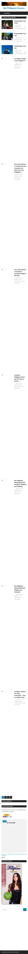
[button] (5, 821)
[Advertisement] (14, 932)
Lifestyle (18, 28)
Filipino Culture (17, 66)
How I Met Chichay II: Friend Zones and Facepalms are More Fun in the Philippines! (20, 168)
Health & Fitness (21, 703)
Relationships (23, 28)
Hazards (23, 386)
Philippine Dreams (18, 26)
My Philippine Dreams (14, 8)
